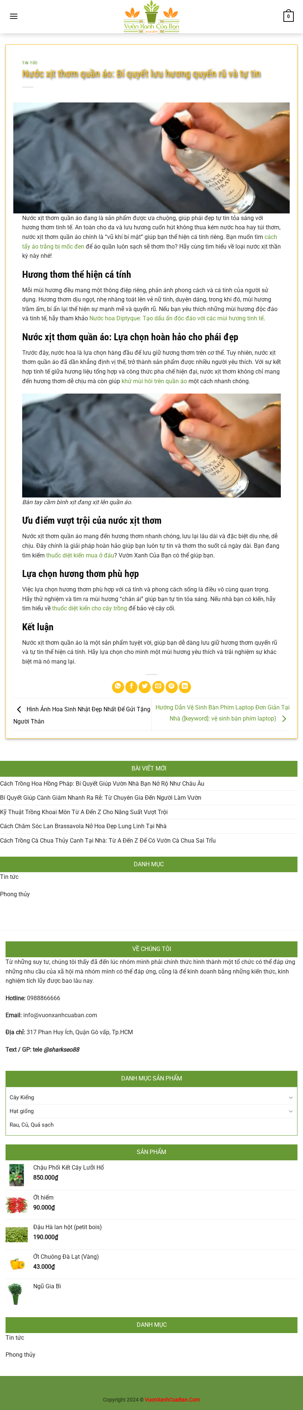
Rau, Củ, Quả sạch (32, 1124)
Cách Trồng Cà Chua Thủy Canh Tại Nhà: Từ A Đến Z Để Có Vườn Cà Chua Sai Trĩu (108, 840)
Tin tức (9, 876)
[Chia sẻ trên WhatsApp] (118, 687)
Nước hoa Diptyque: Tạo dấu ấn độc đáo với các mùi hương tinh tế (176, 318)
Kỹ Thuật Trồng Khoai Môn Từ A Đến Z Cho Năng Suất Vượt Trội (84, 812)
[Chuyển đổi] (290, 1097)
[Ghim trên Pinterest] (172, 687)
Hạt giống (22, 1111)
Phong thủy (15, 894)
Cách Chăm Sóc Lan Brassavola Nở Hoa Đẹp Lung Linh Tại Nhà (83, 826)
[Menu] (14, 16)
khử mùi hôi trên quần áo (154, 381)
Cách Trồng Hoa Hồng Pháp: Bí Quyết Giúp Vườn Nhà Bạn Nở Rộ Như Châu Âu (102, 783)
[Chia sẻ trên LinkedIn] (185, 687)
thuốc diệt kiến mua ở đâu (80, 555)
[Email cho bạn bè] (158, 687)
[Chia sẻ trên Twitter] (145, 687)
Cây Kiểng (22, 1097)
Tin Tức (30, 63)
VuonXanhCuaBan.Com (172, 1400)
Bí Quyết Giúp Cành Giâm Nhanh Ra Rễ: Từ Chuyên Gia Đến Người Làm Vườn (100, 797)
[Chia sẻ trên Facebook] (131, 687)
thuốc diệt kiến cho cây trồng (89, 608)
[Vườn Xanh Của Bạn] (151, 16)
